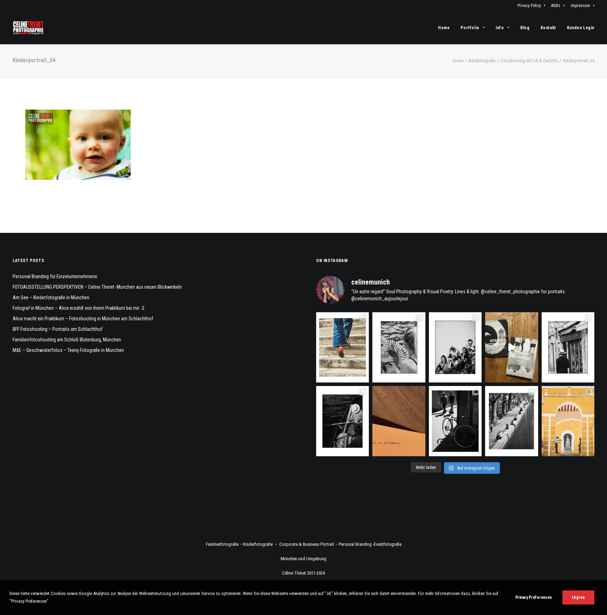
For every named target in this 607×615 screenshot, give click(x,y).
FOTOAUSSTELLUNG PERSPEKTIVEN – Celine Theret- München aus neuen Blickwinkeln (97, 287)
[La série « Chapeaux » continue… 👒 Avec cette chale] (568, 347)
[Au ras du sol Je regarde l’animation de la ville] (342, 347)
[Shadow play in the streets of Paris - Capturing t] (455, 421)
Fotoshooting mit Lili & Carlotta (529, 60)
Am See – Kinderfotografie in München (51, 297)
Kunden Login (580, 27)
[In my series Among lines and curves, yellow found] (568, 421)
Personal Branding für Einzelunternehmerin (55, 276)
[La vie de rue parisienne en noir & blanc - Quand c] (511, 421)
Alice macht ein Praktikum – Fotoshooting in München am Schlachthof (83, 318)
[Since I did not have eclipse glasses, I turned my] (455, 347)
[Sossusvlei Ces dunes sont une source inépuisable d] (398, 421)
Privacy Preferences (533, 597)
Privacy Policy (529, 5)
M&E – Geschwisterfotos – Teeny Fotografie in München (68, 350)
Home (444, 27)
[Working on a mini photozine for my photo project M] (511, 347)
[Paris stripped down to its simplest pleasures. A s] (398, 347)
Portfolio (470, 27)
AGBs (555, 5)
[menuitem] (532, 5)
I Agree (578, 597)
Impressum (580, 5)
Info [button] (500, 27)
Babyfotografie (482, 60)
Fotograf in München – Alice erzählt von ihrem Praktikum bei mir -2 (78, 308)
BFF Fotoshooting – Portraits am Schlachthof (58, 329)
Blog (524, 27)
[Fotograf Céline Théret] (28, 28)
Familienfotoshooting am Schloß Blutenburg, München (67, 339)
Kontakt (548, 27)
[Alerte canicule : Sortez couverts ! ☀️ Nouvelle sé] (342, 421)
